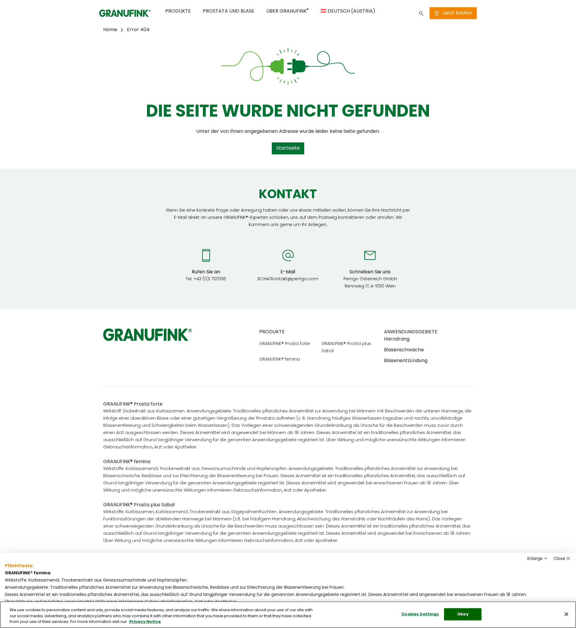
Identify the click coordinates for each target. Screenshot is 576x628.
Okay (463, 614)
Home (110, 30)
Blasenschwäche (404, 350)
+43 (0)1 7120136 (210, 279)
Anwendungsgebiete (410, 332)
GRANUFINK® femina (279, 359)
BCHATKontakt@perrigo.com (288, 279)
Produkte (178, 11)
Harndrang (397, 339)
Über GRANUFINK (287, 11)
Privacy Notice (145, 622)
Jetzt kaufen (457, 13)
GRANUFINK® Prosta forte (284, 344)
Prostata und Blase (228, 11)
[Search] (421, 13)
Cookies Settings (420, 614)
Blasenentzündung (406, 361)
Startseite (288, 148)
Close (559, 559)
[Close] (566, 614)
